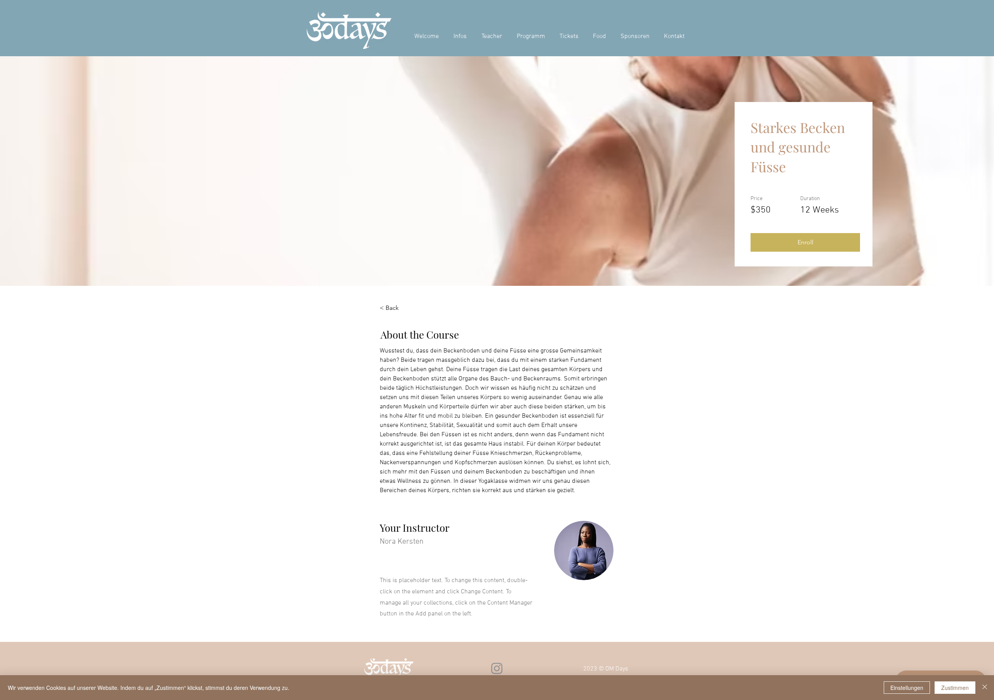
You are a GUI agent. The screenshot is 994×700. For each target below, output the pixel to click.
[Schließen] (984, 687)
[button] (805, 242)
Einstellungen (906, 687)
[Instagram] (496, 668)
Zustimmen (955, 687)
